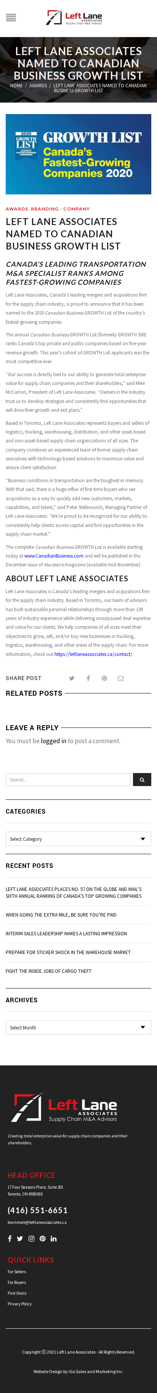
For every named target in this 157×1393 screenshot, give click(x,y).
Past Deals (17, 1293)
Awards (38, 85)
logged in (53, 741)
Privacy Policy (20, 1304)
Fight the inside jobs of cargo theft (48, 971)
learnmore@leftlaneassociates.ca (37, 1222)
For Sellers (17, 1271)
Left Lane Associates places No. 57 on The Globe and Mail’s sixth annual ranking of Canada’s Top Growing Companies (73, 892)
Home (16, 85)
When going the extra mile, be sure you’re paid (61, 915)
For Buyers (17, 1282)
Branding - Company (60, 209)
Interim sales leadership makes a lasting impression (66, 933)
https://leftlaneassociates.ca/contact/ (93, 654)
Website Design (48, 1371)
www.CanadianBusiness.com (53, 556)
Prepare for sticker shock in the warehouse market (68, 952)
